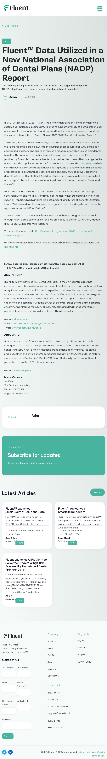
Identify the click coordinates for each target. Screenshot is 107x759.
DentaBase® (88, 163)
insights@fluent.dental (59, 713)
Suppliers (82, 654)
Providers (82, 647)
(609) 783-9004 (55, 727)
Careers (52, 669)
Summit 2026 (84, 662)
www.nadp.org (22, 370)
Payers (80, 640)
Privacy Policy (85, 752)
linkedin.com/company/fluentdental (34, 323)
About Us (52, 641)
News (50, 648)
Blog (50, 662)
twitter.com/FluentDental (27, 327)
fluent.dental (54, 720)
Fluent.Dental (11, 246)
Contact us (53, 675)
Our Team (53, 655)
